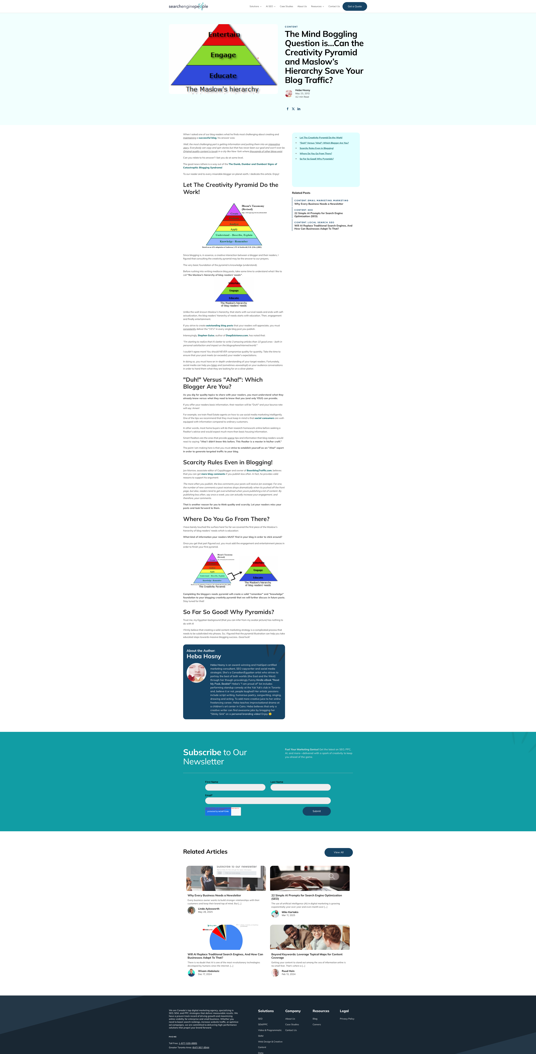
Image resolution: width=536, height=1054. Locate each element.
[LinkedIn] (299, 109)
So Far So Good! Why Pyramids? (317, 159)
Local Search (318, 222)
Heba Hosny (204, 656)
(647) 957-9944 (200, 1047)
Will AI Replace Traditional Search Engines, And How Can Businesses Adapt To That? (323, 227)
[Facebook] (287, 109)
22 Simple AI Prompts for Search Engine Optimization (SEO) (318, 215)
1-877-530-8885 (188, 1043)
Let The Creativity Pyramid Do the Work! (321, 137)
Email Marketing (320, 200)
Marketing (341, 200)
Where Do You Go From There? (316, 153)
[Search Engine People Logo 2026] (188, 3)
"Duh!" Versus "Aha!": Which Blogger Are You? (324, 143)
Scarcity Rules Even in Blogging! (317, 148)
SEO (310, 210)
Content (291, 26)
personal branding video (246, 714)
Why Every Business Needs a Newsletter (318, 203)
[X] (293, 109)
